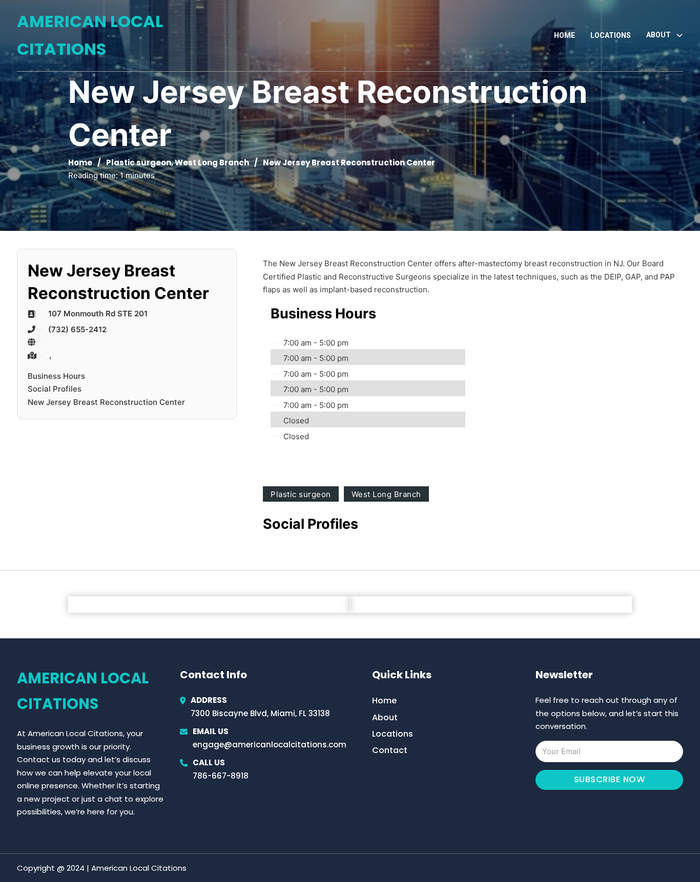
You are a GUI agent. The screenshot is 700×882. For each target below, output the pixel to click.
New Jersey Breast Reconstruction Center (106, 402)
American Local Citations (90, 35)
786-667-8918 (221, 775)
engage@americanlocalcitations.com (269, 744)
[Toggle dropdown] (679, 35)
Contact (389, 750)
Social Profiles (54, 389)
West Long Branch (212, 162)
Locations (610, 35)
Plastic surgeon (138, 162)
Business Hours (56, 376)
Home (564, 35)
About (385, 717)
